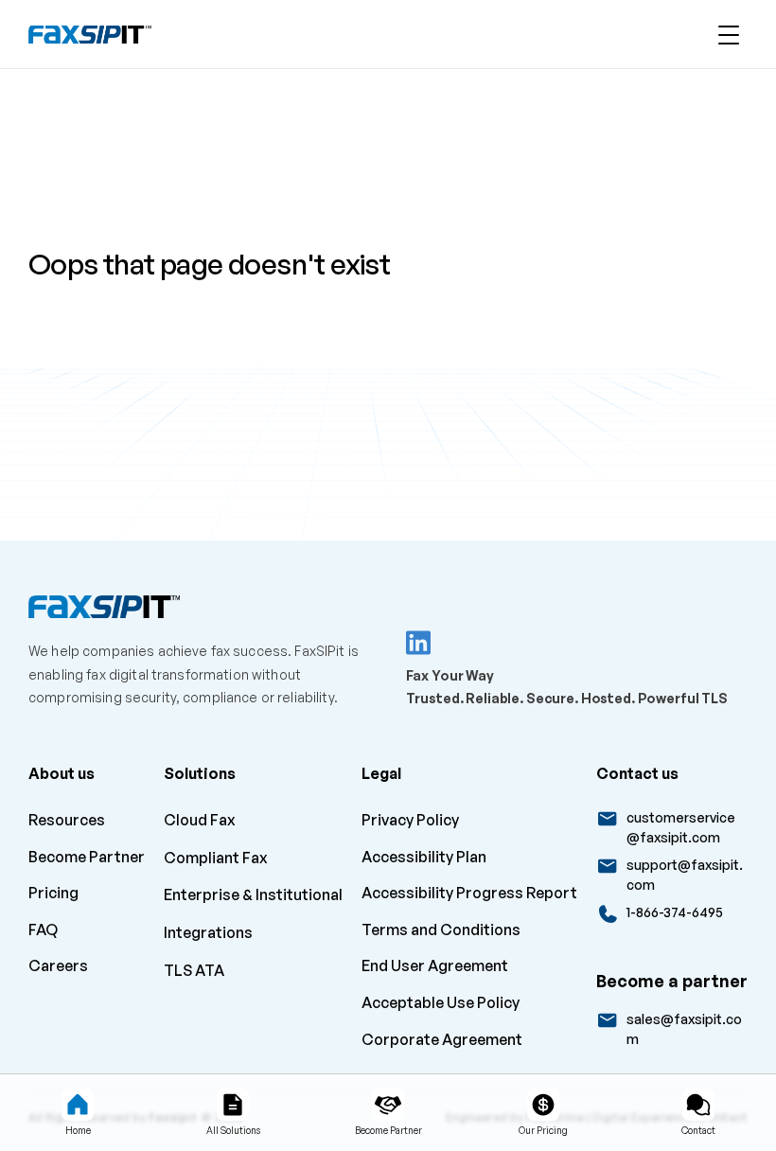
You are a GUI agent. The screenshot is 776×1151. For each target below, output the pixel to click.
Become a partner (672, 980)
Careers (59, 965)
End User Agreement (435, 965)
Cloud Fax (200, 819)
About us (61, 773)
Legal (381, 773)
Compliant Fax (216, 857)
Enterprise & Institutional (253, 894)
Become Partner (86, 856)
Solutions (200, 773)
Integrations (208, 932)
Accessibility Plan (424, 856)
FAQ (43, 929)
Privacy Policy (410, 819)
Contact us (637, 773)
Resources (66, 819)
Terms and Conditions (441, 929)
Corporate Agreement (442, 1039)
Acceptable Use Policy (441, 1002)
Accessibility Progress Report (469, 892)
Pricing (53, 892)
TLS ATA (194, 970)
